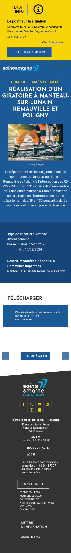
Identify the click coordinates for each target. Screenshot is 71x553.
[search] (52, 68)
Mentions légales (31, 495)
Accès (31, 454)
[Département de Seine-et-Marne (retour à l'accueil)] (21, 68)
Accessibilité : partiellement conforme (37, 504)
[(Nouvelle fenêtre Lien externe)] (37, 465)
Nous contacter (38, 447)
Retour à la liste (36, 355)
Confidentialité (29, 499)
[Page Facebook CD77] (23, 404)
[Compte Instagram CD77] (31, 410)
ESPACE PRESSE (33, 484)
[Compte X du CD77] (31, 404)
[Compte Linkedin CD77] (48, 404)
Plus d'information (52, 42)
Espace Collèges (30, 492)
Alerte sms (30, 537)
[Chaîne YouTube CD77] (40, 404)
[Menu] (63, 68)
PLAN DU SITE (27, 509)
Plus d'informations (31, 52)
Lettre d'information (34, 524)
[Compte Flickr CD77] (40, 410)
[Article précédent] (4, 30)
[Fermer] (65, 7)
